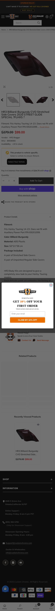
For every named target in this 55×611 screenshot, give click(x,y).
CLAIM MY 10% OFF (27, 320)
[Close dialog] (51, 285)
